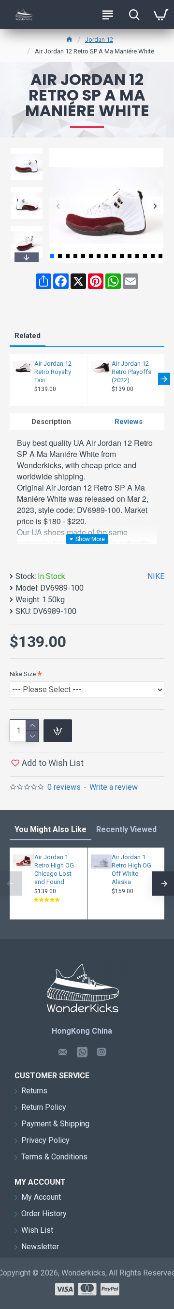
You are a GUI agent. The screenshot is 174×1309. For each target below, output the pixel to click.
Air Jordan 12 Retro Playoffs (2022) (131, 372)
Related (27, 335)
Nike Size (23, 674)
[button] (57, 205)
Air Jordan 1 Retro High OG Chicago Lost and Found (54, 869)
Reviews (129, 421)
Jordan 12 (99, 39)
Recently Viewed (126, 829)
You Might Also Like (50, 829)
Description (51, 421)
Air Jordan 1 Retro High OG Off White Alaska (131, 869)
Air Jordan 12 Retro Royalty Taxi (53, 372)
